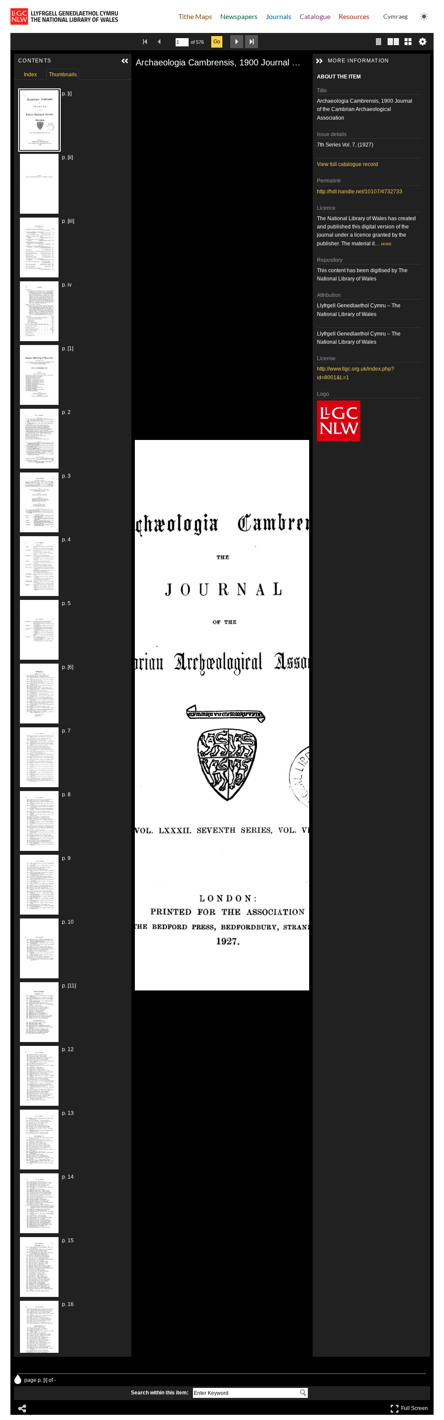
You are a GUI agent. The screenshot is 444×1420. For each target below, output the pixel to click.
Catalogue (315, 16)
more (386, 244)
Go (216, 42)
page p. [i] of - (40, 1380)
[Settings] (422, 41)
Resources (354, 16)
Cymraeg (395, 16)
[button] (125, 61)
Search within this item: (160, 1393)
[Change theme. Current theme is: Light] (424, 16)
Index (30, 75)
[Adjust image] (177, 79)
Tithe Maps (195, 16)
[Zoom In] (141, 79)
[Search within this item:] (303, 1393)
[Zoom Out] (153, 79)
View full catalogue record (347, 164)
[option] (63, 120)
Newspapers (239, 16)
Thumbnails (63, 75)
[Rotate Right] (165, 79)
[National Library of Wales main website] (64, 16)
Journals (278, 16)
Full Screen (415, 1406)
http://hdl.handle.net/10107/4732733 (359, 192)
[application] (222, 715)
